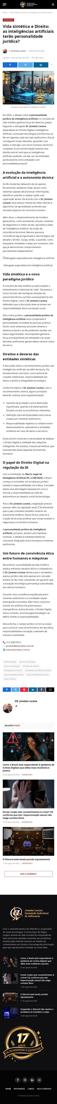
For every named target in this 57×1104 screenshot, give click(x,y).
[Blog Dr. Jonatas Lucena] (28, 4)
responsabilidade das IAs (38, 674)
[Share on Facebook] (10, 65)
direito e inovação (27, 662)
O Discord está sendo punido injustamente (26, 859)
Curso (31, 1089)
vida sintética (10, 679)
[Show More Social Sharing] (51, 65)
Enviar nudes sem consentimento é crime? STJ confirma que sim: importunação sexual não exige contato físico (28, 815)
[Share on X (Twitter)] (25, 65)
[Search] (52, 4)
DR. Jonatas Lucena (18, 51)
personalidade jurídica (14, 674)
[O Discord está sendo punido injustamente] (28, 841)
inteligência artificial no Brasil (38, 670)
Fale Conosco (44, 1089)
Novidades (8, 20)
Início (5, 12)
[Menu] (4, 4)
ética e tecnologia (12, 666)
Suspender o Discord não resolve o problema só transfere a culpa (37, 1010)
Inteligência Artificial (13, 670)
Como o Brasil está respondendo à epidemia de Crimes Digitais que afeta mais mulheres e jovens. (28, 767)
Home (8, 1089)
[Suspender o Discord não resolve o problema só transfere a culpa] (10, 1013)
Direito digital (10, 662)
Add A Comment (28, 874)
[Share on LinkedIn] (41, 65)
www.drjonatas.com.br (18, 649)
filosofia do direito (31, 666)
